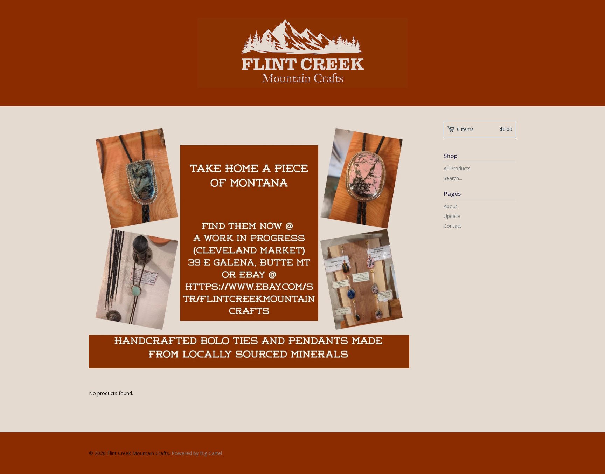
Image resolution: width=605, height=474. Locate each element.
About (450, 206)
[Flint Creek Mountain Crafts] (302, 53)
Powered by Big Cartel (197, 453)
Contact (452, 225)
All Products (457, 168)
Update (452, 216)
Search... (453, 178)
